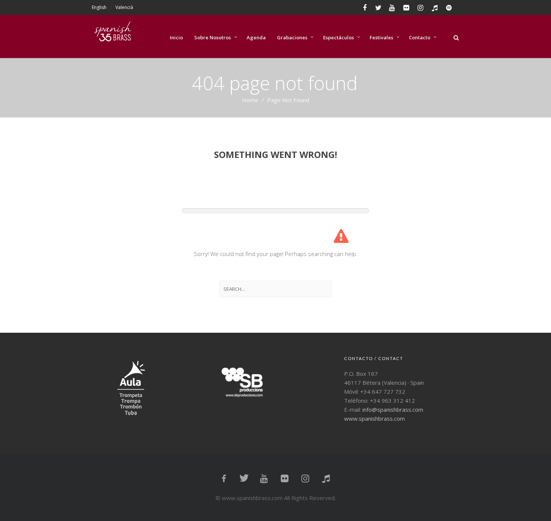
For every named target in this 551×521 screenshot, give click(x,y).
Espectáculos (338, 37)
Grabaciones (292, 37)
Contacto (419, 37)
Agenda (256, 37)
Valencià (124, 7)
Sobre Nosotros (212, 37)
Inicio (176, 37)
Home (250, 100)
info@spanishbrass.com (392, 409)
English (99, 7)
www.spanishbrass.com (374, 418)
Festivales (381, 37)
